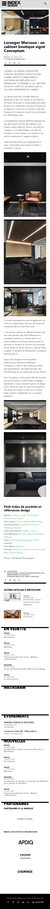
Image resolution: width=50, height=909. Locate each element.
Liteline (35, 549)
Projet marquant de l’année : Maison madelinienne (20, 658)
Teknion (16, 515)
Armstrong (8, 528)
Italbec (26, 531)
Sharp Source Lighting (13, 552)
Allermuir (8, 518)
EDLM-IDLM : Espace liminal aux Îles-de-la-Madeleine (32, 602)
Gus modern (18, 518)
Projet (7, 57)
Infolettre (39, 902)
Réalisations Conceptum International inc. (26, 573)
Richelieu (20, 546)
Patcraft (17, 528)
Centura (33, 531)
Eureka (42, 549)
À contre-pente (11, 679)
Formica (22, 534)
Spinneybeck (26, 540)
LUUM (36, 540)
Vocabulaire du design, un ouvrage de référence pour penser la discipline (26, 782)
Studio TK (25, 515)
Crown (19, 521)
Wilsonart (40, 534)
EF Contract (34, 524)
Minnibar (8, 647)
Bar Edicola (27, 617)
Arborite (31, 534)
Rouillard (34, 515)
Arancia (16, 549)
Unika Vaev (15, 540)
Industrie (8, 665)
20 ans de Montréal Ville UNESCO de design (24, 669)
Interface (24, 524)
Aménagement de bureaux (18, 575)
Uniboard (8, 537)
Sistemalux (25, 549)
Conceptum (12, 571)
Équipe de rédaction (16, 59)
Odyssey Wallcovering (32, 521)
